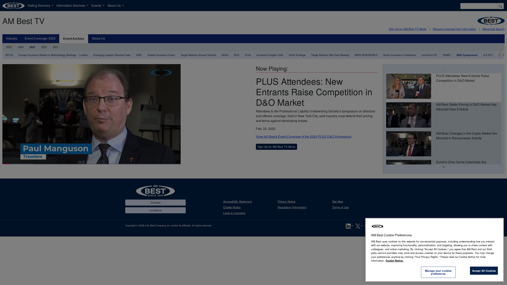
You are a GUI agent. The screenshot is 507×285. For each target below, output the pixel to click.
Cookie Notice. (394, 260)
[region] (434, 250)
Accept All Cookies (484, 271)
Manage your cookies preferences (438, 272)
